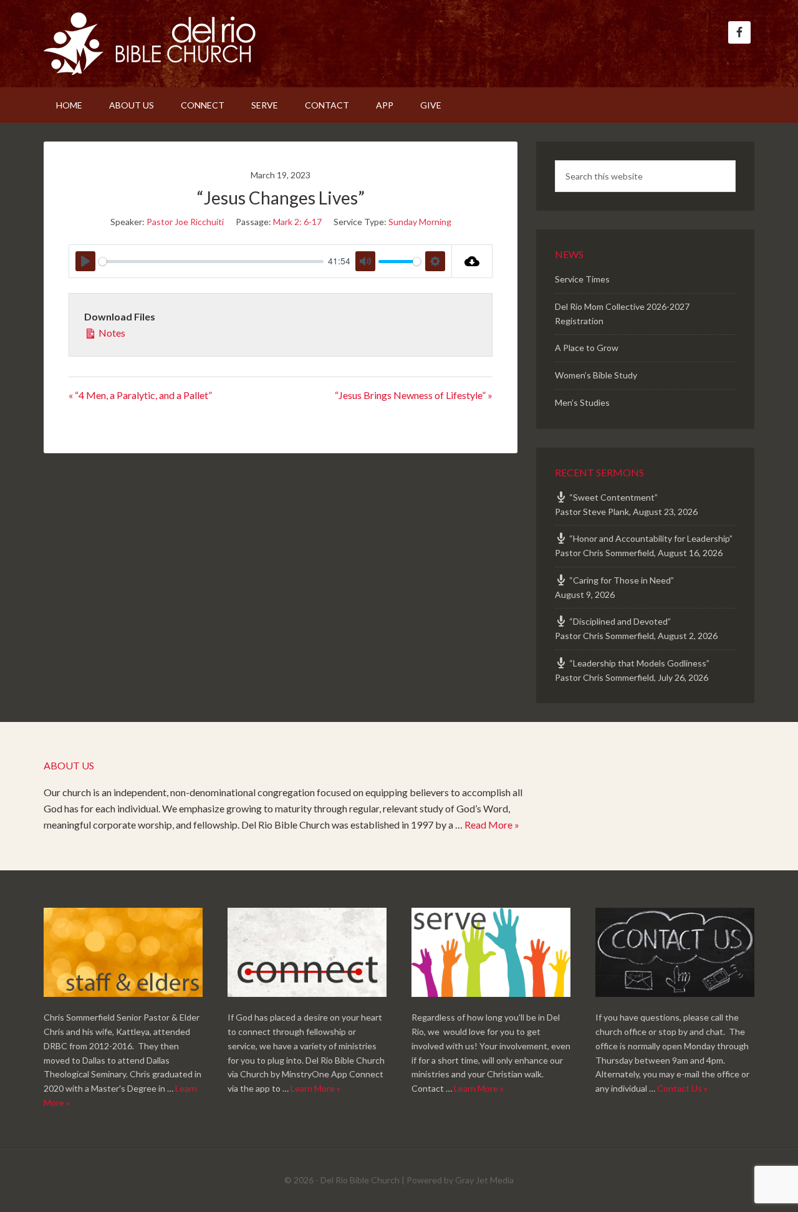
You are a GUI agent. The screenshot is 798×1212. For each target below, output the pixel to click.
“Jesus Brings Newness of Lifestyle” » (414, 395)
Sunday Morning (419, 221)
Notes (111, 333)
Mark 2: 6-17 (297, 221)
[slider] (211, 261)
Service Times (582, 279)
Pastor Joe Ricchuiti (185, 221)
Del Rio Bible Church (150, 43)
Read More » (491, 824)
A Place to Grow (586, 347)
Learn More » (315, 1088)
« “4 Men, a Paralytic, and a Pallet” (140, 395)
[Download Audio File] (472, 261)
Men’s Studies (582, 402)
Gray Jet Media (484, 1180)
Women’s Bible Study (596, 375)
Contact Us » (682, 1088)
